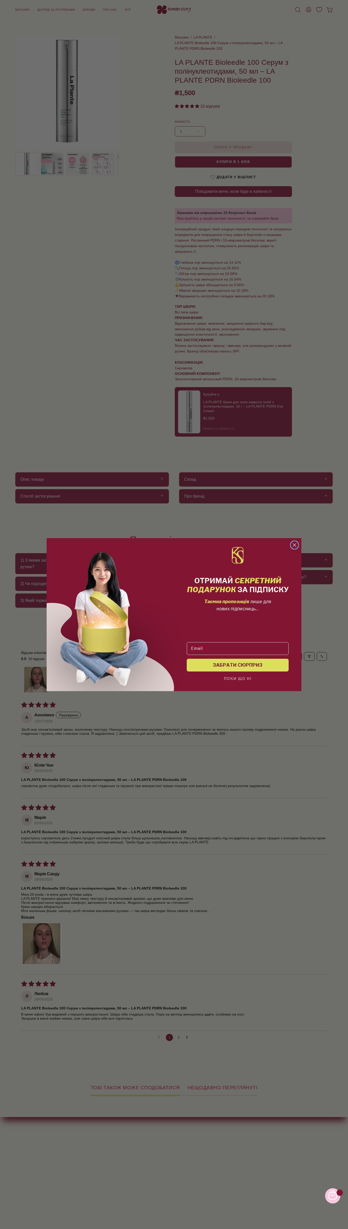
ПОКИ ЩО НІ (237, 679)
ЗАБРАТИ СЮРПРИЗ (237, 665)
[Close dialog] (294, 545)
